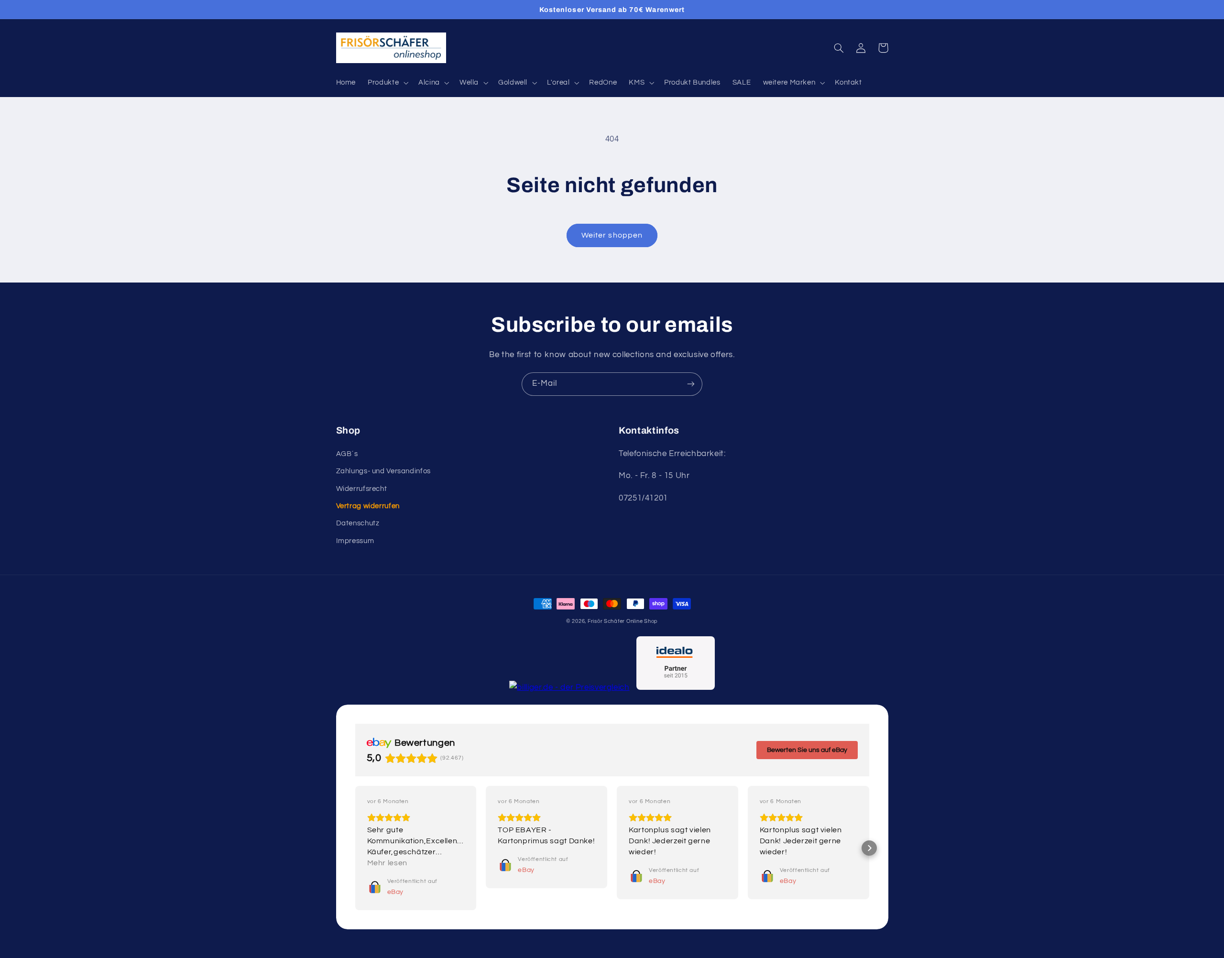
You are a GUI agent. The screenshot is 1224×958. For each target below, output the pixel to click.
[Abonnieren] (691, 384)
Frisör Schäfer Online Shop (623, 621)
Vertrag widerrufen (368, 506)
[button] (387, 82)
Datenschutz (358, 523)
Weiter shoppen (612, 235)
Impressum (355, 540)
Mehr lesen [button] (387, 863)
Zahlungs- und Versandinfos (383, 471)
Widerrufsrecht (361, 488)
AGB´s (347, 453)
